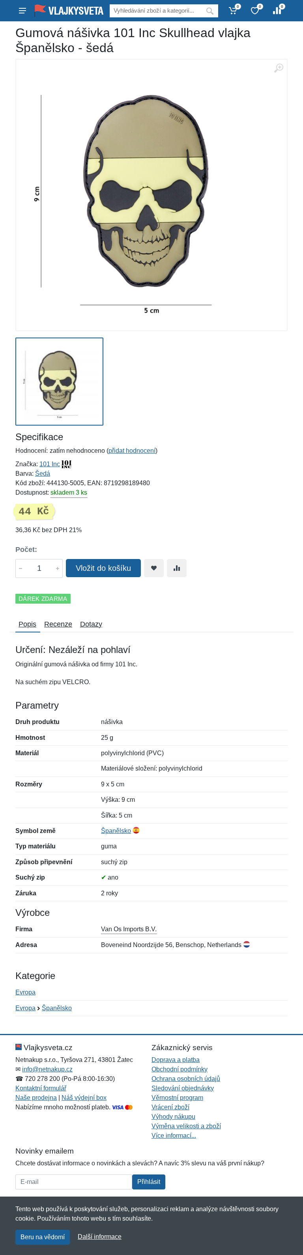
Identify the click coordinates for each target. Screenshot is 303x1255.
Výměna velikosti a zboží (186, 1126)
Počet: (26, 549)
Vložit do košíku (103, 568)
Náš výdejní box (84, 1097)
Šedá (42, 473)
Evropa (25, 992)
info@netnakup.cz (47, 1069)
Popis (27, 624)
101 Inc (49, 464)
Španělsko (116, 830)
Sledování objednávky (183, 1088)
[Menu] (22, 11)
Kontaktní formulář (40, 1088)
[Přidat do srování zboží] (177, 568)
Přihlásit (148, 1181)
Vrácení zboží (170, 1107)
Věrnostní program (177, 1097)
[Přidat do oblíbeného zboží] (154, 568)
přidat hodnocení (131, 450)
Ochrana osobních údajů (186, 1078)
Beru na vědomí (43, 1237)
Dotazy (91, 624)
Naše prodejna (36, 1097)
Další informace (100, 1236)
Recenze (58, 624)
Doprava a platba (176, 1059)
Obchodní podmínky (180, 1069)
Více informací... (174, 1135)
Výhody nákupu (173, 1116)
